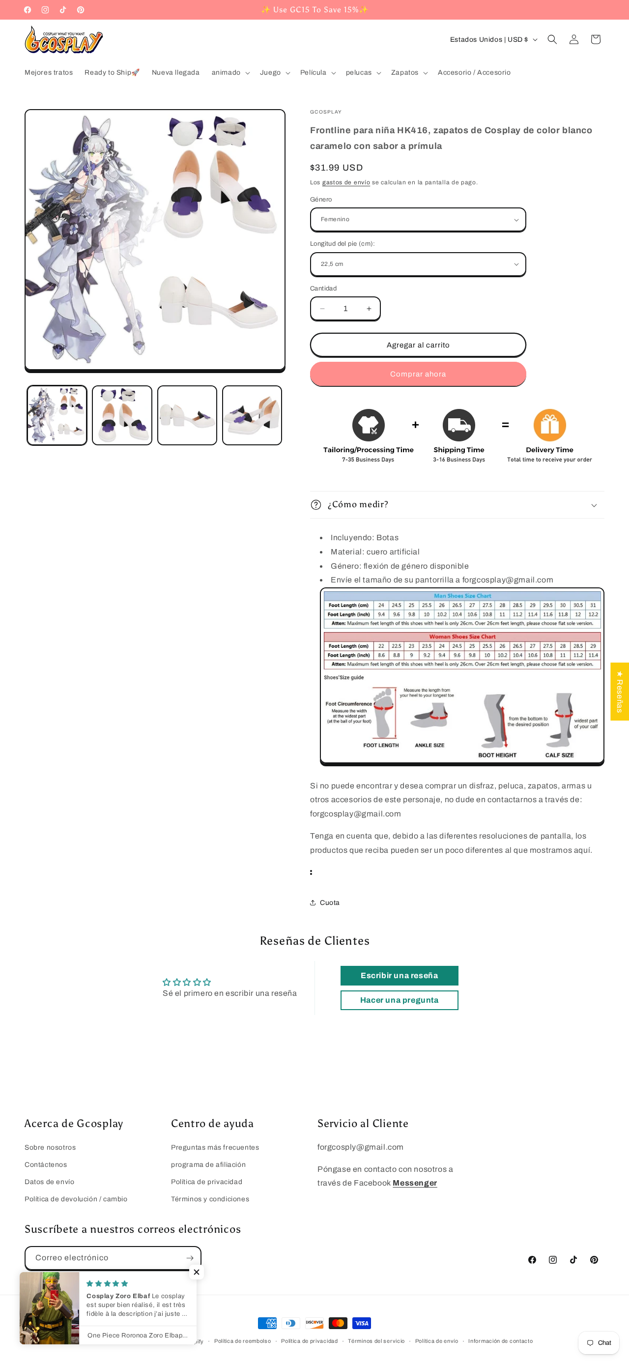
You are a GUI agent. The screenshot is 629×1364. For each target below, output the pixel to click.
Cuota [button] (330, 902)
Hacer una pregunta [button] (399, 1000)
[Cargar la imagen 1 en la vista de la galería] (57, 415)
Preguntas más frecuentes (215, 1147)
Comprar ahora (418, 374)
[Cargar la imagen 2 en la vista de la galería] (122, 415)
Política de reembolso (242, 1341)
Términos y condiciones (210, 1199)
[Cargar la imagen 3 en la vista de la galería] (187, 415)
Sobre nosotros (50, 1147)
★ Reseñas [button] (620, 691)
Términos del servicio (376, 1341)
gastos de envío (346, 182)
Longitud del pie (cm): (342, 243)
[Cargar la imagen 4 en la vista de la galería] (252, 415)
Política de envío (436, 1341)
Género (321, 199)
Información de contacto (500, 1341)
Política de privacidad (206, 1182)
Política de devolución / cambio (76, 1199)
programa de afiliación (208, 1164)
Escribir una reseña (399, 975)
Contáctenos (46, 1164)
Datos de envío (49, 1182)
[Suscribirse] (189, 1258)
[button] (230, 72)
